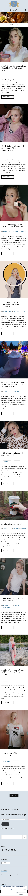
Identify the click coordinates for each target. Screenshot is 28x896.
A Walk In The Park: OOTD (11, 524)
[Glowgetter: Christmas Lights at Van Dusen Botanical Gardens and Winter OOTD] (14, 378)
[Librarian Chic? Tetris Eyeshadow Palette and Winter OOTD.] (14, 298)
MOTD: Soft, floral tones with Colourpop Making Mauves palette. (12, 148)
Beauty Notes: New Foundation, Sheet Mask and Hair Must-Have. (13, 68)
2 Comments (21, 75)
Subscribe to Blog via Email (10, 809)
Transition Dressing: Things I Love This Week (12, 599)
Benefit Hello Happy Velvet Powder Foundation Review (12, 225)
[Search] (24, 10)
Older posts (14, 795)
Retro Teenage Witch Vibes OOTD (9, 754)
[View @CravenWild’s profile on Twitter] (2, 850)
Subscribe (5, 824)
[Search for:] (14, 837)
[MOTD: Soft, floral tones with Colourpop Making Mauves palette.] (14, 141)
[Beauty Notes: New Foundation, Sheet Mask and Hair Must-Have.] (14, 61)
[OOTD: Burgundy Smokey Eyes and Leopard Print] (14, 448)
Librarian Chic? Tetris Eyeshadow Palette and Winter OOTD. (10, 304)
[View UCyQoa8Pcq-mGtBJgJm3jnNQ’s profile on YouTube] (12, 850)
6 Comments (21, 155)
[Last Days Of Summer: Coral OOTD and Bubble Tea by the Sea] (14, 665)
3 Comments (23, 231)
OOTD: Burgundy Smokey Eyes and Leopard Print (13, 454)
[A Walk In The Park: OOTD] (14, 519)
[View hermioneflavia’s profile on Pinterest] (9, 850)
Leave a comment (7, 607)
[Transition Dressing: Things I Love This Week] (14, 594)
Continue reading (6, 97)
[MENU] (2, 10)
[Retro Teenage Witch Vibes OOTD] (14, 748)
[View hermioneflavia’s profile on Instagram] (6, 850)
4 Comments (23, 528)
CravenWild (14, 10)
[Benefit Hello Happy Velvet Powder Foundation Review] (14, 220)
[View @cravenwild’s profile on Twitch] (15, 850)
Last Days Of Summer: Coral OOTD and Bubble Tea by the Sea (12, 672)
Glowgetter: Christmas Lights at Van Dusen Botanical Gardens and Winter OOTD (13, 384)
